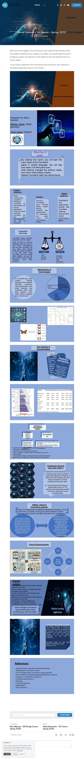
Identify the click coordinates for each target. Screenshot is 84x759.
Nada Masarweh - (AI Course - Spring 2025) (56, 727)
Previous (14, 724)
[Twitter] (61, 735)
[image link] (12, 5)
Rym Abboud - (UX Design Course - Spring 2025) (24, 727)
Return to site (16, 735)
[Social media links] (57, 5)
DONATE (76, 5)
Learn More (20, 750)
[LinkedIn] (66, 735)
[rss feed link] (73, 735)
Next (45, 724)
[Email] (70, 735)
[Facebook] (56, 735)
